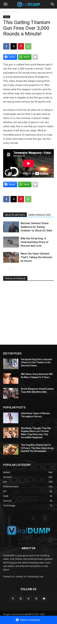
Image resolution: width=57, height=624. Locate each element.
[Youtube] (44, 599)
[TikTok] (28, 599)
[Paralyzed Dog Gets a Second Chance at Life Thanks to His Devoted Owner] (10, 364)
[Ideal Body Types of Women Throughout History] (10, 418)
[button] (5, 4)
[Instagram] (21, 599)
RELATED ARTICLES (15, 215)
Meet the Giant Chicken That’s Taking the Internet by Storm (36, 257)
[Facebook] (6, 46)
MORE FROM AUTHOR (40, 215)
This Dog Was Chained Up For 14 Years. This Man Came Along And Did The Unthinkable (37, 448)
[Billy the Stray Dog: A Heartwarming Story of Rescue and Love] (11, 242)
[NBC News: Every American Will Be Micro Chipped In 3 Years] (10, 378)
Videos (14, 11)
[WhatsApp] (28, 46)
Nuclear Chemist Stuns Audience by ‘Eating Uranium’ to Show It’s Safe (36, 227)
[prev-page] (5, 269)
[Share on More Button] (35, 57)
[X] (13, 46)
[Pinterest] (21, 46)
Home (6, 11)
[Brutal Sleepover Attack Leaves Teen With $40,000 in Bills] (10, 393)
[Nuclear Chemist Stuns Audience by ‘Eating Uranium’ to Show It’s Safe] (11, 226)
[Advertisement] (27, 314)
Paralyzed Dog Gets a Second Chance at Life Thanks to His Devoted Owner (36, 362)
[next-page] (10, 269)
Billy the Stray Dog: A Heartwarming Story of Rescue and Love (34, 242)
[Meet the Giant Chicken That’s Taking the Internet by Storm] (11, 257)
